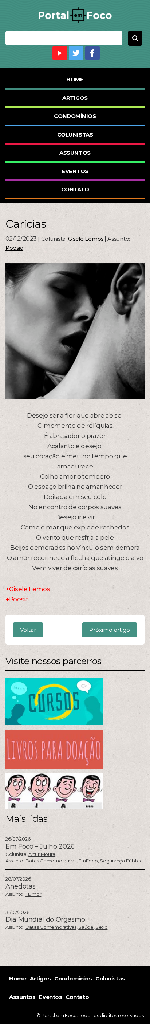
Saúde (86, 927)
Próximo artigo (109, 629)
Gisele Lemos (85, 238)
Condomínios (75, 116)
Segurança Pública (121, 861)
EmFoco (88, 861)
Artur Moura (41, 854)
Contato (75, 189)
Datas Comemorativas (50, 861)
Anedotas (20, 886)
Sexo (101, 927)
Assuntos (74, 152)
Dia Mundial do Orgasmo (45, 919)
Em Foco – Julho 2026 (40, 846)
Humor (33, 894)
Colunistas (75, 134)
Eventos (75, 171)
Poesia (14, 247)
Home (74, 79)
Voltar (28, 629)
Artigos (75, 97)
